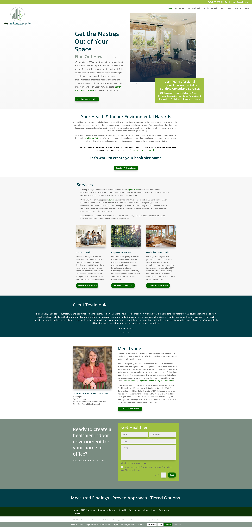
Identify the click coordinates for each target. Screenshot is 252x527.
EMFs (97, 138)
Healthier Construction (210, 8)
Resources (237, 8)
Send (172, 475)
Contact (246, 8)
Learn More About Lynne (130, 409)
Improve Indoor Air (194, 8)
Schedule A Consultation (87, 99)
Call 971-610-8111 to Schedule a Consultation (229, 2)
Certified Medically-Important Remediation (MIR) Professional (148, 380)
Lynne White (133, 189)
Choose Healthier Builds (158, 285)
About (229, 8)
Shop (223, 8)
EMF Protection (180, 8)
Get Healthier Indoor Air (123, 285)
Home (170, 8)
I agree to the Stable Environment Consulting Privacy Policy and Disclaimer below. (147, 468)
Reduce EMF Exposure (87, 285)
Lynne (111, 200)
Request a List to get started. (142, 150)
